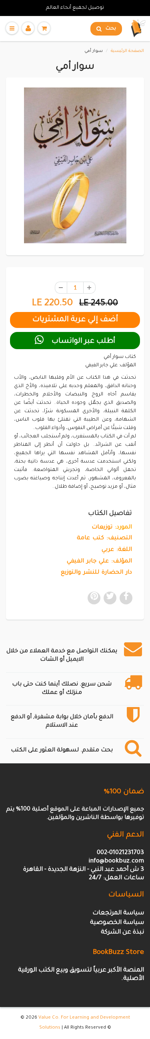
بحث (111, 29)
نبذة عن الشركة (122, 932)
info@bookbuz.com (116, 861)
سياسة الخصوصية (117, 923)
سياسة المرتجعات (118, 913)
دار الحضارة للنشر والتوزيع (96, 573)
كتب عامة (90, 538)
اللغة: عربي (117, 550)
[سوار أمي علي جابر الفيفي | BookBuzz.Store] (75, 165)
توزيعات (102, 527)
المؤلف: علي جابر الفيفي (99, 561)
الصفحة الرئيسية (127, 51)
